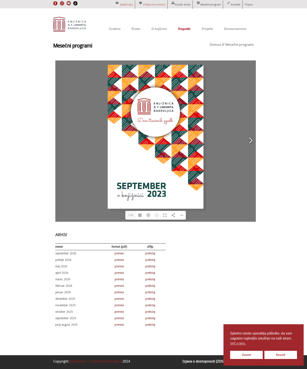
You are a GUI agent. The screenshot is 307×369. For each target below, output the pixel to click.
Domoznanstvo (233, 30)
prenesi (119, 253)
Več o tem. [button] (238, 343)
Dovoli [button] (280, 354)
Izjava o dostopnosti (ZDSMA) (206, 361)
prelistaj (150, 253)
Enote (134, 30)
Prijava (249, 4)
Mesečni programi (239, 44)
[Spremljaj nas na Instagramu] (62, 4)
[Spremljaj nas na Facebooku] (55, 4)
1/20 (130, 215)
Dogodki (182, 30)
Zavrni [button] (246, 354)
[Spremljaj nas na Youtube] (69, 4)
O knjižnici (157, 30)
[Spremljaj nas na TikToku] (75, 4)
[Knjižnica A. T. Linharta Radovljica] (69, 30)
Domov (215, 44)
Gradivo (113, 30)
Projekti (205, 30)
